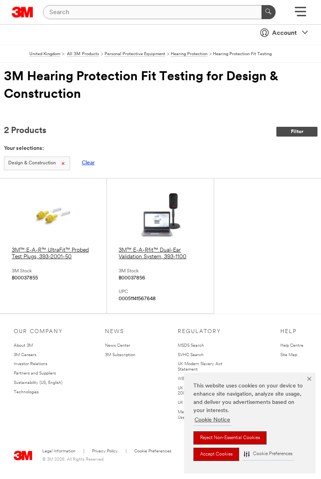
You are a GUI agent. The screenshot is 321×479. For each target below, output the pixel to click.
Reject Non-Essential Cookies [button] (230, 438)
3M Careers (25, 355)
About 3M (23, 346)
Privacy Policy (105, 451)
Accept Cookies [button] (216, 454)
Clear (88, 163)
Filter (297, 131)
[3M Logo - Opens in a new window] (22, 12)
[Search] (268, 12)
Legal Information (59, 451)
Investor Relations (30, 364)
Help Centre (291, 346)
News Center (117, 346)
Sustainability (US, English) (38, 383)
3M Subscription (120, 355)
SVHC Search (191, 355)
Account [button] (284, 33)
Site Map (288, 355)
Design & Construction (32, 163)
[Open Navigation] (300, 14)
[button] (268, 454)
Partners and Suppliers (35, 373)
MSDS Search (191, 346)
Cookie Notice (212, 420)
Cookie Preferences (152, 451)
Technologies (26, 392)
